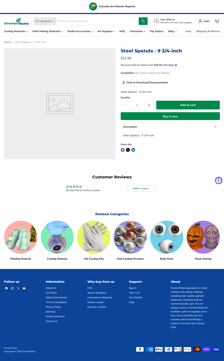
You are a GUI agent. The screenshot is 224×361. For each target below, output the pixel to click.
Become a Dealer (96, 307)
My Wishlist (135, 297)
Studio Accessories (79, 31)
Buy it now (170, 116)
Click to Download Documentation (147, 82)
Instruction (136, 31)
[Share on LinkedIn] (133, 150)
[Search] (143, 21)
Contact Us (52, 321)
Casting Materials (15, 31)
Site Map (50, 311)
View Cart (134, 292)
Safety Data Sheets (56, 297)
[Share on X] (128, 150)
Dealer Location (95, 302)
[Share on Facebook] (123, 150)
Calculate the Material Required (117, 6)
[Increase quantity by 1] (149, 105)
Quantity (125, 97)
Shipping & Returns (208, 31)
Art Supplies (105, 31)
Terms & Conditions (56, 302)
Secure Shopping (96, 292)
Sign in (133, 288)
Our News (51, 292)
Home (7, 42)
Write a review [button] (141, 188)
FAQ (122, 31)
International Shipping (99, 297)
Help (188, 31)
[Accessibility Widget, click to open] (218, 180)
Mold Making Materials (46, 31)
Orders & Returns (55, 316)
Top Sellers (156, 31)
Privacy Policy (53, 307)
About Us (51, 288)
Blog (171, 31)
